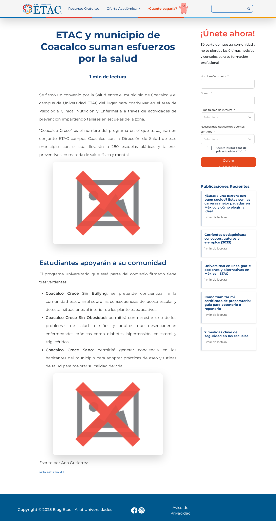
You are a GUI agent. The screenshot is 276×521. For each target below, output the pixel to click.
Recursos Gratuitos (83, 8)
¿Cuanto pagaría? (162, 8)
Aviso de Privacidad (180, 510)
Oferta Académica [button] (122, 8)
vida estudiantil (51, 472)
